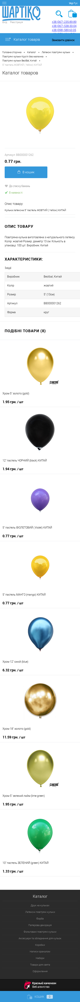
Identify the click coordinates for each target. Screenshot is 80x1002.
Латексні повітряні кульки (40, 912)
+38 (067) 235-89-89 (64, 21)
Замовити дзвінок (63, 40)
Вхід (4, 22)
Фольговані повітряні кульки (40, 931)
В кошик (28, 172)
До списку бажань (19, 186)
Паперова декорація (40, 925)
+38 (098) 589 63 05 (64, 30)
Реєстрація (16, 22)
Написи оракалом (40, 951)
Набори (40, 958)
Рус (76, 3)
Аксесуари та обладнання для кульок (40, 938)
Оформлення (40, 971)
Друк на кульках (40, 905)
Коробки (40, 944)
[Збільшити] (40, 114)
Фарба (40, 918)
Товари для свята (40, 964)
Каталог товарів (26, 39)
